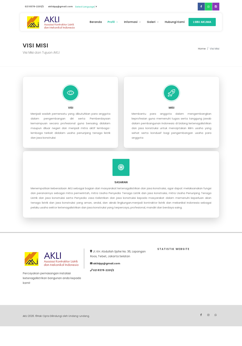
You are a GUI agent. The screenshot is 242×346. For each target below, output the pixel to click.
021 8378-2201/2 (34, 6)
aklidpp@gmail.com (60, 6)
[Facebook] (201, 6)
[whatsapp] (208, 6)
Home (202, 48)
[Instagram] (215, 6)
